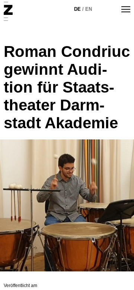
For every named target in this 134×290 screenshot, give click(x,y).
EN (88, 9)
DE (77, 9)
